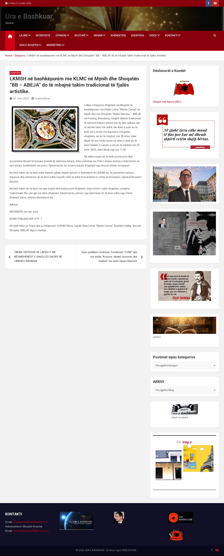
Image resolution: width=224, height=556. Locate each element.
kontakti (171, 35)
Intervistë (43, 35)
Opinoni (60, 35)
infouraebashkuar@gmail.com (30, 522)
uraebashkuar (42, 98)
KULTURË (80, 35)
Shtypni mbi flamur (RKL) (167, 101)
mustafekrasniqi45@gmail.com (31, 530)
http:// (187, 442)
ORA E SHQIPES (28, 45)
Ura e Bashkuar (29, 16)
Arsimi (98, 35)
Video (153, 35)
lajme (23, 35)
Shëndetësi (118, 35)
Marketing (54, 45)
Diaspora (137, 35)
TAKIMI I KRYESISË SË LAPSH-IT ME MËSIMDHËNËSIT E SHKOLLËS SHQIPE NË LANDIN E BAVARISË (38, 257)
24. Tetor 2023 (21, 98)
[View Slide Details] (190, 458)
